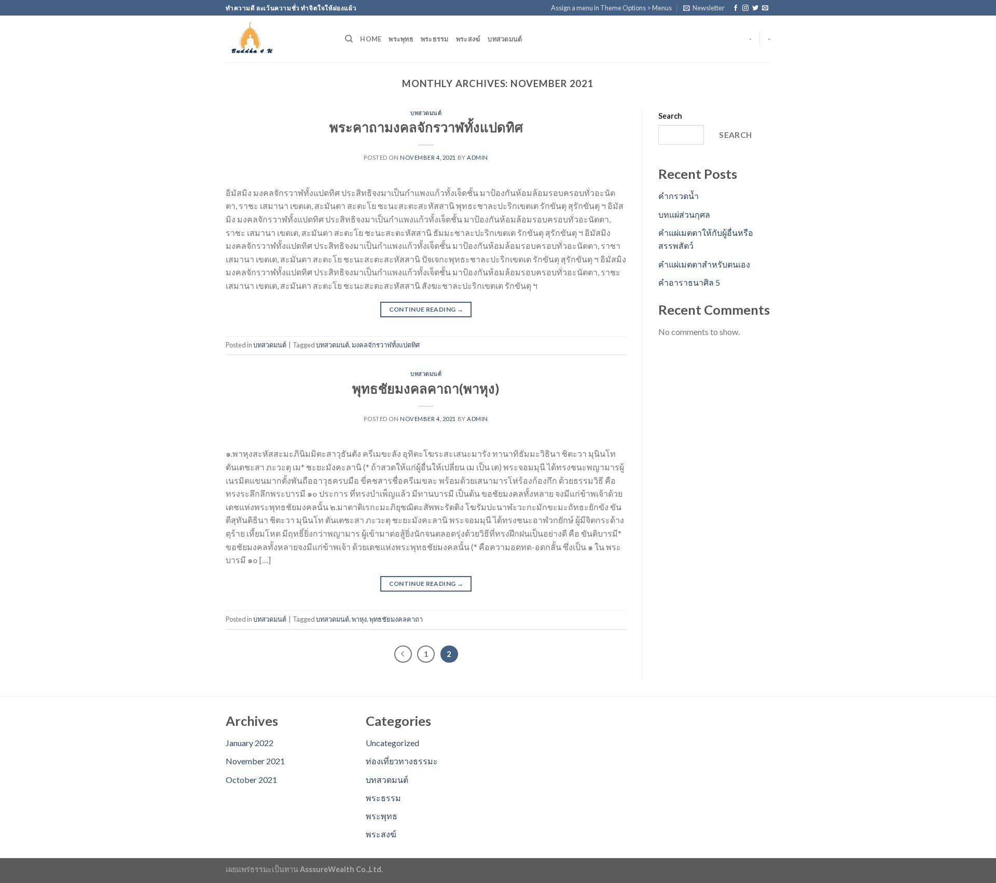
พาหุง (359, 619)
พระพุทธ (401, 39)
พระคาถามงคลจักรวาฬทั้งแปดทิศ (426, 127)
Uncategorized (392, 743)
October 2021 (251, 779)
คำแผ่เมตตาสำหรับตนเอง (704, 264)
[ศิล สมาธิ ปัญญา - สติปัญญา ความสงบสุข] (277, 39)
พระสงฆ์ (468, 39)
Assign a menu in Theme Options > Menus (611, 8)
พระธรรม (435, 39)
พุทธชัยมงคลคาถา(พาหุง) (426, 388)
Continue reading (426, 309)
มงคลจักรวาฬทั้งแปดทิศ (386, 345)
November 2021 (255, 761)
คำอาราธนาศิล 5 (689, 282)
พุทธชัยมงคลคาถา (396, 619)
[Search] (349, 39)
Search (670, 115)
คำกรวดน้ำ (678, 196)
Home (370, 39)
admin (477, 157)
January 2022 (249, 743)
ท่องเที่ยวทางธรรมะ (402, 761)
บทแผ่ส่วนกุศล (684, 214)
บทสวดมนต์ (505, 39)
